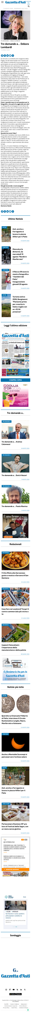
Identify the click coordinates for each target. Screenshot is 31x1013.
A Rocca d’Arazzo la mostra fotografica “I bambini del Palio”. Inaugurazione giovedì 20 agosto (21, 278)
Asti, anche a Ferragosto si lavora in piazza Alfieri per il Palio (20, 233)
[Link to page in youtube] (13, 989)
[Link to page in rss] (17, 989)
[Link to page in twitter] (5, 55)
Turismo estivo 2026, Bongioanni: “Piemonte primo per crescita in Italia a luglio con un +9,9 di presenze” (20, 304)
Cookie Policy (14, 1007)
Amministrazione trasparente (11, 1006)
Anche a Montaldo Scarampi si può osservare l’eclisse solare (14, 755)
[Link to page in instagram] (6, 989)
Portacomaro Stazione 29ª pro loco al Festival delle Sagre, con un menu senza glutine (15, 826)
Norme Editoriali (23, 1006)
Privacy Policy (6, 1007)
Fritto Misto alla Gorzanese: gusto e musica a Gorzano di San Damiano (15, 575)
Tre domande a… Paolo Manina (14, 506)
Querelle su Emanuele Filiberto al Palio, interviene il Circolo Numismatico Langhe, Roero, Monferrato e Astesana (15, 719)
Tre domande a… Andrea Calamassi (12, 443)
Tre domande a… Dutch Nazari (14, 475)
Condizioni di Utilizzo (23, 1007)
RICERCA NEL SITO (28, 2)
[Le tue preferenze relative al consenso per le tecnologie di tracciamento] (28, 1010)
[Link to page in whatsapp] (10, 55)
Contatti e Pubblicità (14, 1004)
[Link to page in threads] (13, 55)
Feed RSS (6, 1004)
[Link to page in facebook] (2, 55)
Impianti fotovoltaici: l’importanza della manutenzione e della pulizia (14, 647)
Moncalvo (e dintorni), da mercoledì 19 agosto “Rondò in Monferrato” (20, 254)
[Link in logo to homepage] (15, 975)
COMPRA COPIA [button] (15, 380)
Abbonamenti (24, 1004)
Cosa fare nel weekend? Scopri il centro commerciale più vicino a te (15, 611)
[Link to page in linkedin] (7, 55)
